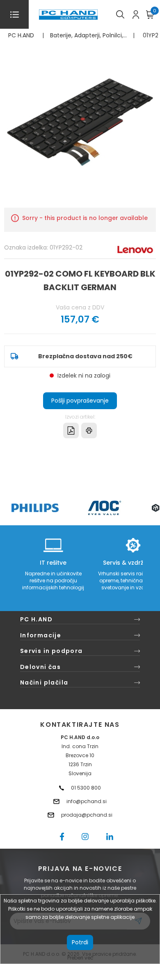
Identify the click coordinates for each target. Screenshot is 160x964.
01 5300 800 (86, 787)
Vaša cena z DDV (80, 307)
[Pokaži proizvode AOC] (104, 508)
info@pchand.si (86, 801)
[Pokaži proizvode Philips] (35, 508)
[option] (35, 508)
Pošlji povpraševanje (80, 400)
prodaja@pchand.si (86, 814)
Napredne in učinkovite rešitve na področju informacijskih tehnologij (53, 580)
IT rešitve (53, 563)
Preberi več (80, 957)
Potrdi (80, 942)
